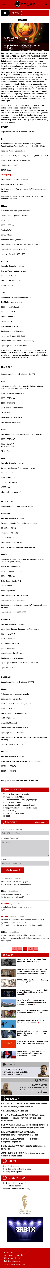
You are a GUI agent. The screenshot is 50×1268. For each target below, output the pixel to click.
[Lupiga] (25, 4)
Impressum (9, 1252)
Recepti (9, 1161)
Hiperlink (10, 1099)
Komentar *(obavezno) (10, 838)
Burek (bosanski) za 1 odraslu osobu (17, 1169)
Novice (15, 13)
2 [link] (25, 948)
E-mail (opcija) (6, 860)
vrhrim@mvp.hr (7, 175)
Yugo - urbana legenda (12, 1186)
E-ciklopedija (13, 1178)
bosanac (5, 904)
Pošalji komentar (12, 870)
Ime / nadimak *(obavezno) (11, 829)
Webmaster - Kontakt (13, 1255)
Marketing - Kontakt (13, 1258)
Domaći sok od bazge (11, 1166)
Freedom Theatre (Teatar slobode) (16, 1189)
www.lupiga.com (19, 1264)
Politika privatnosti (12, 1261)
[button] (3, 3)
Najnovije (7, 955)
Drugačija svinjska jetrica (12, 1172)
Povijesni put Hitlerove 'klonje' (14, 1183)
